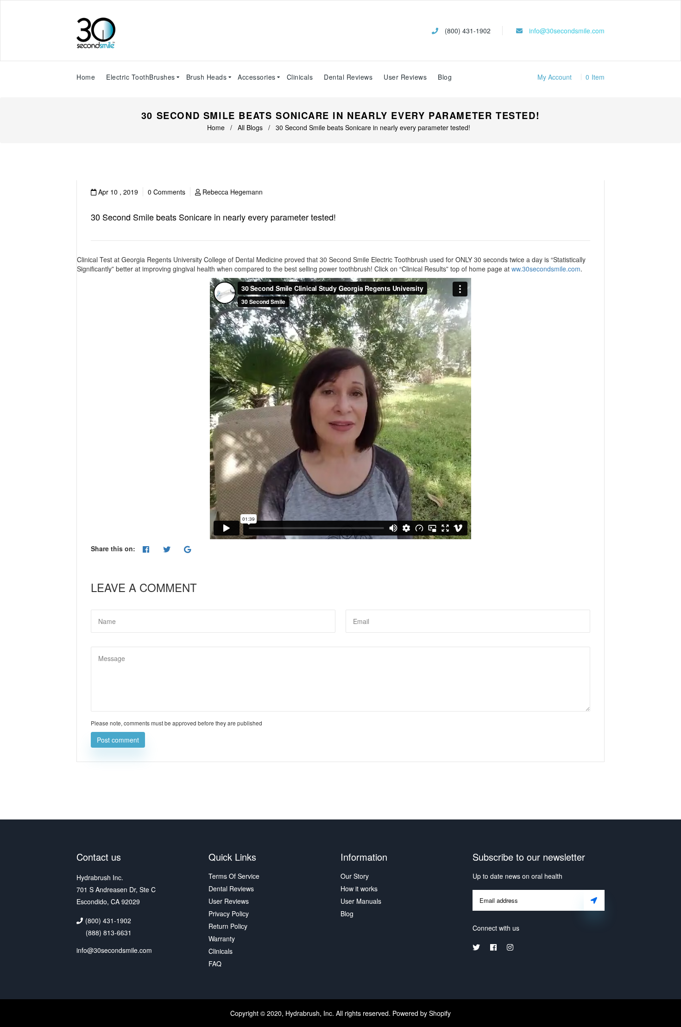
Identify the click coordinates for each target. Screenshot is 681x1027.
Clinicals (220, 951)
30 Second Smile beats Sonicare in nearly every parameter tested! (213, 217)
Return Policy (227, 926)
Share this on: (113, 548)
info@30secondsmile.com (567, 30)
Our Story (354, 876)
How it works (359, 888)
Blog (445, 77)
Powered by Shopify (421, 1013)
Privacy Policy (228, 913)
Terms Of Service (233, 876)
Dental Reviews (231, 888)
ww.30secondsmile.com (545, 268)
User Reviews (405, 77)
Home (216, 127)
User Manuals (360, 901)
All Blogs (250, 127)
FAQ (214, 963)
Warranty (221, 938)
